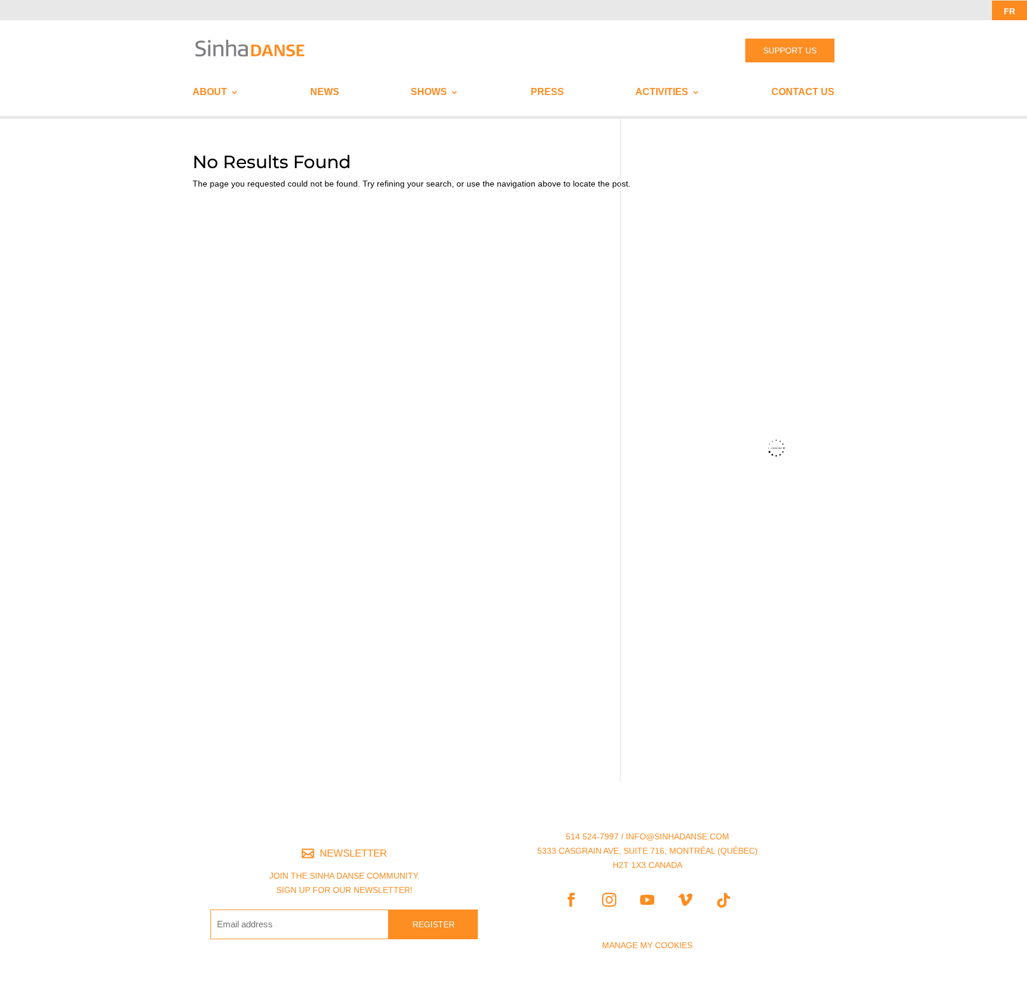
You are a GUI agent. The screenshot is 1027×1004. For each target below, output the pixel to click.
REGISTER (433, 924)
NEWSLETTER (353, 853)
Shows (429, 92)
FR (1009, 11)
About (210, 92)
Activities (661, 92)
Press (547, 92)
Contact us (802, 92)
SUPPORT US (790, 50)
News (324, 92)
